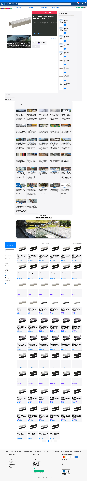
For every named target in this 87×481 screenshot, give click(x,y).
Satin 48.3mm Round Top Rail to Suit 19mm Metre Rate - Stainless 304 (65, 345)
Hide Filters (10, 242)
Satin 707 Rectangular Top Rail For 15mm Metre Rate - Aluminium (65, 398)
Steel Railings (32, 191)
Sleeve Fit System (55, 173)
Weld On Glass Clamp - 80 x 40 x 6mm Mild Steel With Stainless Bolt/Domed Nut (66, 36)
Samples (10, 457)
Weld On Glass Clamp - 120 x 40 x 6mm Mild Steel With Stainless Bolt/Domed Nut (66, 44)
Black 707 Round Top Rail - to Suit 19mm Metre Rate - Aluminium (54, 381)
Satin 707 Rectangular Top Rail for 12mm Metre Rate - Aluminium (43, 398)
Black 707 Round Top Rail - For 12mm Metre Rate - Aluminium (54, 363)
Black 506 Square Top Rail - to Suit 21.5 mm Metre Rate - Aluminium (76, 274)
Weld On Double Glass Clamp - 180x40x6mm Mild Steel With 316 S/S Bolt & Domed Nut (67, 76)
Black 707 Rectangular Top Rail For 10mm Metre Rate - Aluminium (32, 398)
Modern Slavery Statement (66, 451)
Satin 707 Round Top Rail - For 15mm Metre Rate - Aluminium (65, 363)
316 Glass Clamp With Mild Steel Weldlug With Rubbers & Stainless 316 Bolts (66, 28)
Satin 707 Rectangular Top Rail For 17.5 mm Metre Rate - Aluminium (21, 416)
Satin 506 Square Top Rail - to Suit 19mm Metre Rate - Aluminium (43, 274)
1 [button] (48, 441)
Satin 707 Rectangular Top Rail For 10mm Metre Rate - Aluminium (21, 398)
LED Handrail (66, 175)
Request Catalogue (55, 7)
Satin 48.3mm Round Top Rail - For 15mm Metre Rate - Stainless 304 (43, 345)
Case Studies (11, 458)
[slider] (5, 249)
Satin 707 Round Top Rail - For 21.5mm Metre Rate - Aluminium (65, 381)
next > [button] (56, 441)
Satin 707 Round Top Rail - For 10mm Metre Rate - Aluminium (21, 363)
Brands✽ (31, 7)
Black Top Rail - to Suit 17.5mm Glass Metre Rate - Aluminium (43, 309)
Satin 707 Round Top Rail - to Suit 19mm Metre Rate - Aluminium (43, 381)
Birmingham (11, 467)
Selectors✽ (18, 7)
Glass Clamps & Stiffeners (55, 146)
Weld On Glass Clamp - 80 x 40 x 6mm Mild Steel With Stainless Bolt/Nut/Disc (66, 52)
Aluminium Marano (21, 174)
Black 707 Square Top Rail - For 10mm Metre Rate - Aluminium (32, 434)
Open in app (53, 38)
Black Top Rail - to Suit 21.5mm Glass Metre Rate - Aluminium (65, 309)
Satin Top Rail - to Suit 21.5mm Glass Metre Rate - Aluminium (54, 292)
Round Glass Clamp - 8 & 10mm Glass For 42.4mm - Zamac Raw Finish (67, 84)
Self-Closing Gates (32, 159)
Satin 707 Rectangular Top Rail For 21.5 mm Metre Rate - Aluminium (65, 416)
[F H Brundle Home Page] (9, 4)
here (51, 24)
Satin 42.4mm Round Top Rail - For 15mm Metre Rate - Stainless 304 (43, 327)
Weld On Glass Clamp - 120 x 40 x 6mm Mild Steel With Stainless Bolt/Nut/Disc (66, 60)
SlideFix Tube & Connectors (20, 190)
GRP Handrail (32, 117)
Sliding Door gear (36, 464)
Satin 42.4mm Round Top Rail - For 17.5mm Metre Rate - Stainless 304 (54, 327)
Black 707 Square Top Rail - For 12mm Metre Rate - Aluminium (54, 434)
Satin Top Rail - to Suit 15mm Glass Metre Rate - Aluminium (32, 292)
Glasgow (10, 466)
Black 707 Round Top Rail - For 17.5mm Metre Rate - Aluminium (32, 381)
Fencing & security (36, 458)
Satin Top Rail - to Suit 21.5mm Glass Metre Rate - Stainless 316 (32, 309)
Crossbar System (43, 173)
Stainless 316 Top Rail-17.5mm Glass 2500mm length (41, 42)
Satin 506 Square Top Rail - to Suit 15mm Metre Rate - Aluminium (65, 256)
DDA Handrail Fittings (21, 207)
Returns (43, 451)
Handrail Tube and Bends (66, 190)
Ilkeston (10, 469)
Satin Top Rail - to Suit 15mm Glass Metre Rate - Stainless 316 (76, 292)
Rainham (10, 465)
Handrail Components (55, 116)
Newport (10, 471)
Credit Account (77, 451)
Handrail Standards (66, 130)
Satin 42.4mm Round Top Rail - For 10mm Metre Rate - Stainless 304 (21, 327)
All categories (11, 459)
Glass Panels (43, 146)
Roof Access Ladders (55, 159)
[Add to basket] (65, 25)
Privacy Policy (56, 451)
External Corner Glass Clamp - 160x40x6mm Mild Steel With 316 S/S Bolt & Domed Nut (67, 68)
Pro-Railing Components (66, 146)
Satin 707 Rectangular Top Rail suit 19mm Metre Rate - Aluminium (43, 416)
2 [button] (51, 441)
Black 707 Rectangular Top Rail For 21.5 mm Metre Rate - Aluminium (76, 416)
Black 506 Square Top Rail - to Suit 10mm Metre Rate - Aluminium (32, 256)
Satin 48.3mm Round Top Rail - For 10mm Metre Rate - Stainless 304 (21, 345)
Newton (10, 470)
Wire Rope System (32, 175)
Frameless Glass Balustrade (32, 145)
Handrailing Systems (66, 159)
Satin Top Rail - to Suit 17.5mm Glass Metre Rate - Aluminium (43, 292)
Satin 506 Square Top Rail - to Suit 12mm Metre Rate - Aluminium (43, 256)
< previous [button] (44, 441)
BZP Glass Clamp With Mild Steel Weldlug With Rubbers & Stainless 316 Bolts (66, 20)
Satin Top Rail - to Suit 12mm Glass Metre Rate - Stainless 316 (65, 292)
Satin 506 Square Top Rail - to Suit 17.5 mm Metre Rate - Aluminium (21, 274)
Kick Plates (21, 130)
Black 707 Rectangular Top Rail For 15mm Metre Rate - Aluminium (76, 398)
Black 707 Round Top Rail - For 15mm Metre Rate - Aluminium (76, 363)
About (7, 451)
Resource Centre (43, 7)
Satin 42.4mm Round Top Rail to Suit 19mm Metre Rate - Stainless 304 (65, 327)
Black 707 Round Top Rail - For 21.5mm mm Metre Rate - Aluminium (76, 381)
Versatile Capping (55, 190)
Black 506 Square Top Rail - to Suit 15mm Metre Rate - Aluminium (76, 256)
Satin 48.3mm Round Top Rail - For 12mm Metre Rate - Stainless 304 (32, 345)
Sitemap (10, 462)
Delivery (49, 451)
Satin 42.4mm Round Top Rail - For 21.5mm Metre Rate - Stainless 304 (76, 327)
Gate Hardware (36, 462)
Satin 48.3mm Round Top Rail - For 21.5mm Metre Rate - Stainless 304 (76, 345)
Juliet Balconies (66, 116)
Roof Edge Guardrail (21, 146)
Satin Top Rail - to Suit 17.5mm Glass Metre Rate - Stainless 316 (21, 309)
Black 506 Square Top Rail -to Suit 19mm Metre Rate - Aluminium (54, 274)
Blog (68, 7)
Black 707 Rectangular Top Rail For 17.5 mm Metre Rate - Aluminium (32, 416)
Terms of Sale (37, 451)
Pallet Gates (43, 160)
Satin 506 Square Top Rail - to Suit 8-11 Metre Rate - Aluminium (21, 256)
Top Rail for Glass (43, 131)
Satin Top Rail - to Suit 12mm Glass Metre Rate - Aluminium (21, 292)
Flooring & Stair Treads (37, 461)
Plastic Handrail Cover (21, 160)
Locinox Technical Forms (13, 461)
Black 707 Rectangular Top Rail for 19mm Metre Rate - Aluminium (54, 416)
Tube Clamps (54, 130)
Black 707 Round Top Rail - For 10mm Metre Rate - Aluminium (32, 363)
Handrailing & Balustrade (37, 460)
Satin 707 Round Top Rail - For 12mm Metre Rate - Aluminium (43, 363)
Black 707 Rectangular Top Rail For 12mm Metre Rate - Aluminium (54, 398)
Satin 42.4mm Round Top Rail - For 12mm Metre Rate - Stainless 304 (32, 327)
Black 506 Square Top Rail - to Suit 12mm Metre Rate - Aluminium (54, 256)
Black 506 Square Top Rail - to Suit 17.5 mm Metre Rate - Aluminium (32, 274)
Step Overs (32, 206)
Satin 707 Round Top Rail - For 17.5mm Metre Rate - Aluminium (21, 381)
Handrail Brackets (43, 116)
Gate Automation (36, 463)
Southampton (11, 468)
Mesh (34, 457)
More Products (36, 465)
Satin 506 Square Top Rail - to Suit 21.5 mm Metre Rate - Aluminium (65, 274)
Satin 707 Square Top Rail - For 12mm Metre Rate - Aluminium (43, 434)
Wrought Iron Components (38, 459)
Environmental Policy (27, 451)
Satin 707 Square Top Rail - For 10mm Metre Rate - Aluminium (21, 434)
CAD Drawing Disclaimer (16, 451)
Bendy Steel (43, 190)
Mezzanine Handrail (31, 130)
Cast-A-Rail (21, 116)
